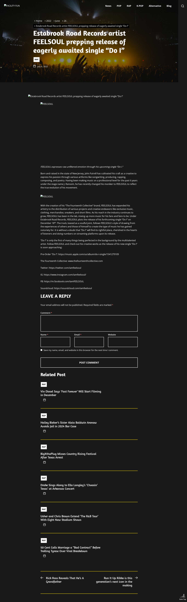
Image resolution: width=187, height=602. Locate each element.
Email (77, 334)
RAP (129, 5)
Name (44, 334)
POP (119, 5)
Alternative (155, 5)
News (108, 5)
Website (112, 334)
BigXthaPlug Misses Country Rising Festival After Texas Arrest (68, 455)
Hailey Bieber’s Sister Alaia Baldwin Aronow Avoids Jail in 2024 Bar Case (69, 424)
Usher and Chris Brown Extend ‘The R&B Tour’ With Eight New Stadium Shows (69, 518)
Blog (169, 5)
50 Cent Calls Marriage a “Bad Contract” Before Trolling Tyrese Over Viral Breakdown (70, 549)
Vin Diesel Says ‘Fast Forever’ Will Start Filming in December (71, 393)
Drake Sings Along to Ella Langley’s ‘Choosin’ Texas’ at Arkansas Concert (69, 487)
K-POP (140, 5)
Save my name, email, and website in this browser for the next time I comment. (81, 350)
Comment (46, 312)
